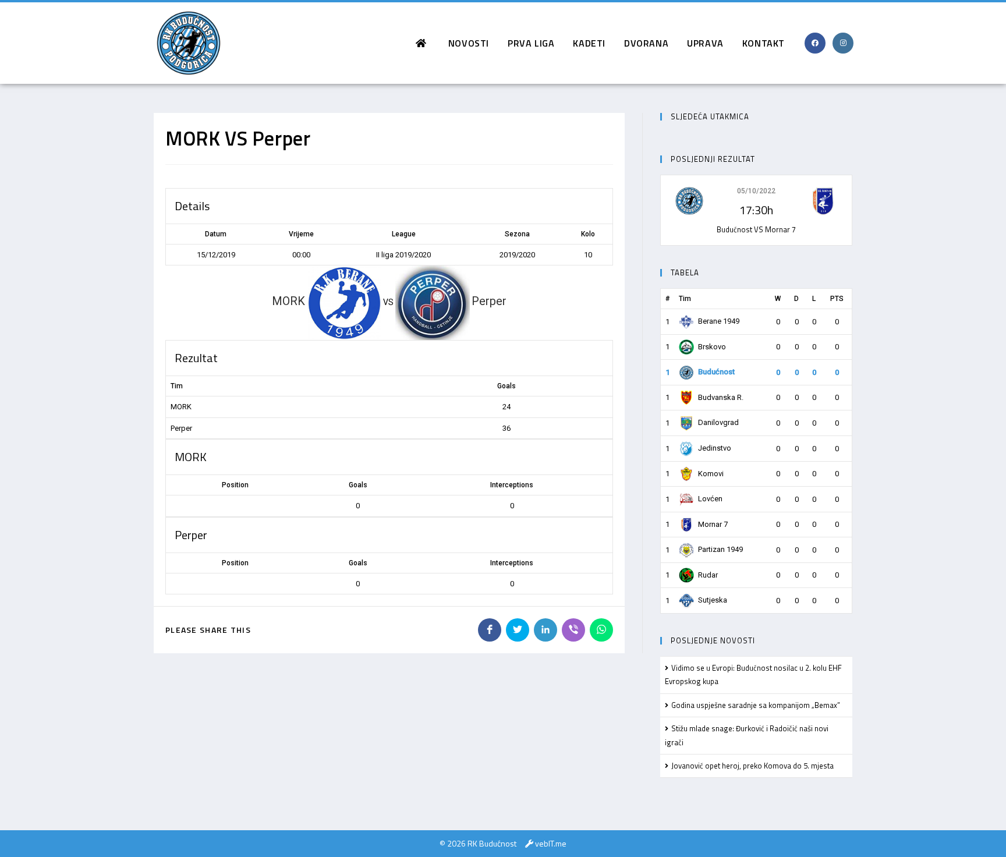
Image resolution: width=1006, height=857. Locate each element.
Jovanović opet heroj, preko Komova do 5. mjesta (752, 765)
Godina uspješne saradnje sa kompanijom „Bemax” (755, 705)
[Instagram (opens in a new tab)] (843, 43)
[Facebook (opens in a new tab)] (815, 43)
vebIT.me (550, 843)
